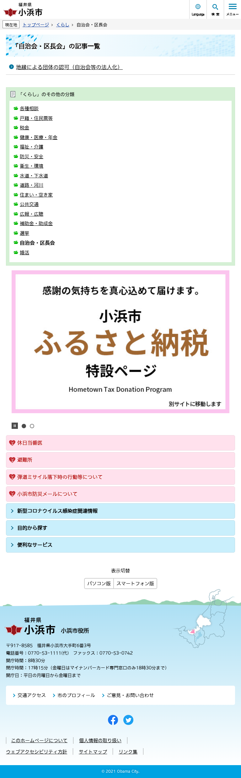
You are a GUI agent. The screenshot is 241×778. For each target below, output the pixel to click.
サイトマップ (93, 751)
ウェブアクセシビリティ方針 (36, 751)
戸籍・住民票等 (36, 118)
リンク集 (128, 751)
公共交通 (29, 204)
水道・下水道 (34, 175)
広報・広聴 (31, 214)
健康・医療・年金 (38, 137)
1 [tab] (24, 426)
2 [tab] (32, 426)
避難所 (24, 459)
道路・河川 (31, 185)
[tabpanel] (120, 341)
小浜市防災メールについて (47, 493)
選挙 (24, 233)
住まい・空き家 (36, 194)
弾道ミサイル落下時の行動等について (60, 476)
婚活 (24, 252)
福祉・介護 (31, 146)
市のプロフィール (76, 695)
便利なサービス (34, 544)
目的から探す (32, 527)
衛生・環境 (31, 166)
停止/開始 (15, 426)
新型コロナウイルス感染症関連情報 (57, 510)
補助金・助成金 (36, 223)
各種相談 (29, 108)
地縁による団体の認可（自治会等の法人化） (69, 67)
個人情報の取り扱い (100, 740)
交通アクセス (32, 695)
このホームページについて (39, 740)
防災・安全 (31, 156)
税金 (24, 127)
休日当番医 (29, 442)
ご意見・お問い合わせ (130, 695)
